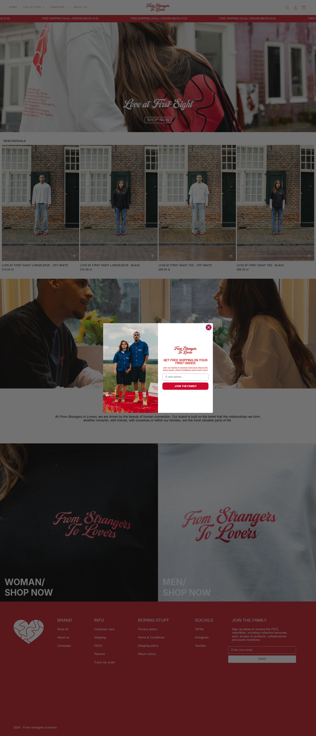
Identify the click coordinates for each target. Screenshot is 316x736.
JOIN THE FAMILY (185, 386)
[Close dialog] (208, 327)
